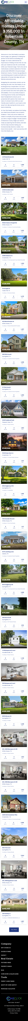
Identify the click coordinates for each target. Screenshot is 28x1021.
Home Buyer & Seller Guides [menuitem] (10, 974)
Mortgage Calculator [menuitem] (8, 988)
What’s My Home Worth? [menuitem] (9, 985)
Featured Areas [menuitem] (6, 962)
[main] (14, 468)
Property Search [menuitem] (6, 966)
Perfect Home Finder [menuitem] (7, 981)
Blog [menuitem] (2, 970)
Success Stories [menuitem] (6, 951)
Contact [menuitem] (3, 955)
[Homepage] (7, 2)
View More (14, 929)
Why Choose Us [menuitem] (6, 947)
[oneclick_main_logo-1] (14, 998)
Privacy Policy (14, 1013)
